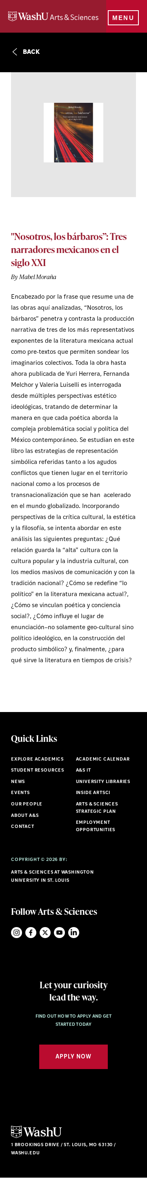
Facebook (30, 932)
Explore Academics (37, 759)
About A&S (24, 816)
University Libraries (103, 782)
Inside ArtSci (93, 793)
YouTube (59, 932)
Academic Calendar (103, 759)
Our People (26, 804)
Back (31, 52)
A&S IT (83, 770)
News (18, 782)
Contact (22, 827)
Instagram (16, 932)
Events (20, 793)
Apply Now (73, 1057)
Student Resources (37, 770)
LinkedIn (73, 932)
